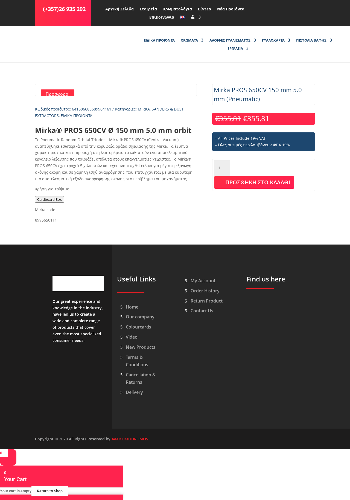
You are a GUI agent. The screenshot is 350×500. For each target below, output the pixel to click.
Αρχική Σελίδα (119, 9)
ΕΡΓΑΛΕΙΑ (235, 48)
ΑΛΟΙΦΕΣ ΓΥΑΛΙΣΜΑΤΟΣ (229, 40)
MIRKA (144, 109)
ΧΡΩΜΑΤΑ (189, 40)
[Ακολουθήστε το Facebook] (264, 7)
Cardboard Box (49, 199)
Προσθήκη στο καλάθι (257, 182)
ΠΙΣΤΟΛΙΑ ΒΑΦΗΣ (311, 40)
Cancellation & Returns (141, 378)
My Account (203, 281)
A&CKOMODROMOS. (130, 438)
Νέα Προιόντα (230, 9)
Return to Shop (50, 491)
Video (132, 337)
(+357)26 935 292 (64, 9)
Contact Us (202, 311)
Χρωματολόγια (177, 9)
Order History (205, 291)
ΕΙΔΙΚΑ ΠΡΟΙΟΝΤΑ (159, 40)
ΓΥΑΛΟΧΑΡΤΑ (273, 40)
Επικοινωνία (161, 17)
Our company (140, 317)
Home (132, 307)
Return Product (207, 301)
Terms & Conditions (137, 361)
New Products (140, 347)
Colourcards (138, 327)
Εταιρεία (148, 9)
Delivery (134, 392)
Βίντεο (204, 9)
